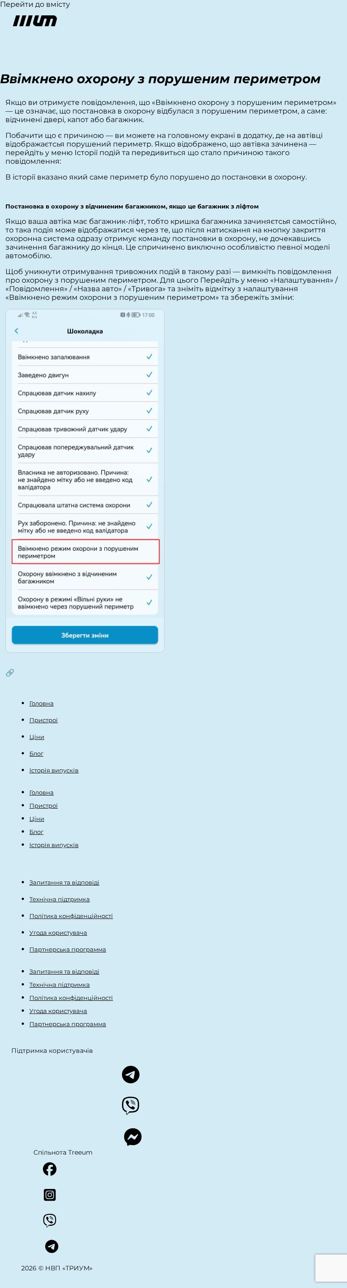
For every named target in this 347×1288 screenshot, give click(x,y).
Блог (36, 753)
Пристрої (43, 720)
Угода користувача (58, 932)
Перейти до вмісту (35, 4)
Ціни (36, 736)
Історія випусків (54, 770)
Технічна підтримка (59, 899)
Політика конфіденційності (71, 915)
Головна (41, 703)
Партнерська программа (67, 949)
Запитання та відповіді (64, 882)
